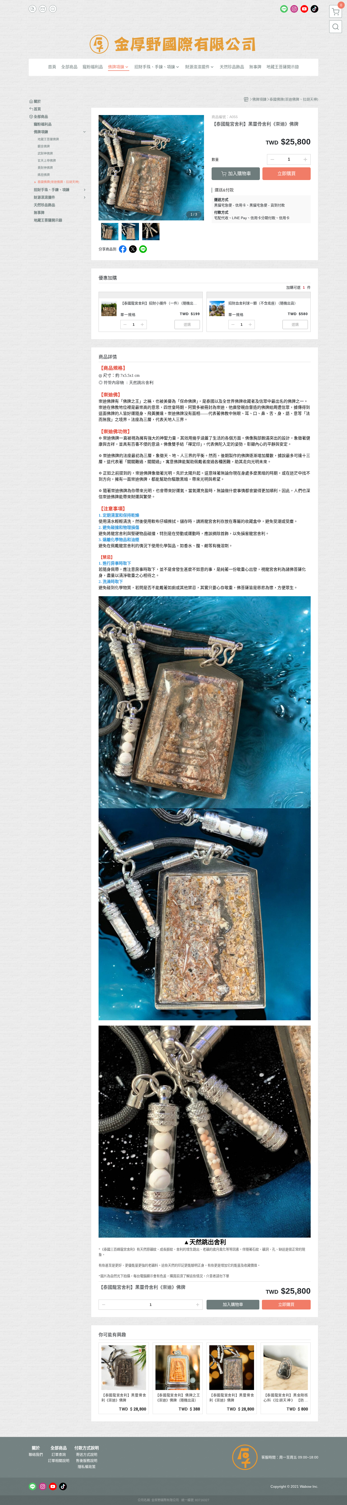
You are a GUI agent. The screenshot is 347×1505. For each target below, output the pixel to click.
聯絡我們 (36, 1454)
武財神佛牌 (45, 153)
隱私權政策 (87, 1466)
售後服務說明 (86, 1460)
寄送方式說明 (86, 1454)
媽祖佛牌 (44, 175)
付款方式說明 (86, 1448)
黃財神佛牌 (45, 168)
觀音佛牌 (44, 146)
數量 (215, 159)
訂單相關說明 (58, 1460)
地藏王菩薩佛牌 (48, 139)
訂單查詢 (59, 1454)
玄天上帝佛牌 (47, 161)
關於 (36, 1448)
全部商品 (59, 1448)
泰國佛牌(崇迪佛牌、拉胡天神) (58, 182)
